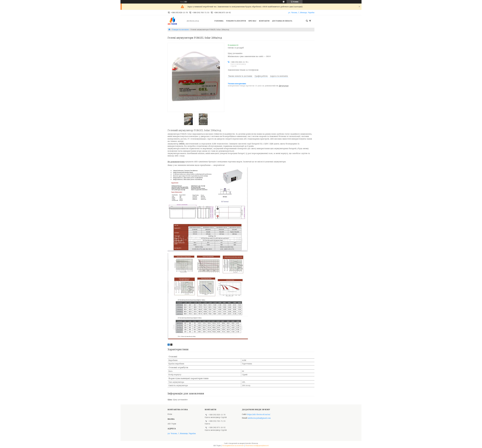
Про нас (252, 21)
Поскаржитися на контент (233, 445)
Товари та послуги (236, 21)
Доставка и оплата (282, 21)
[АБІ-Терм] (176, 20)
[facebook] (169, 345)
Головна (218, 21)
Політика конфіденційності (257, 445)
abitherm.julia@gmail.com (259, 418)
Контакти (264, 21)
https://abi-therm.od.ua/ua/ (258, 414)
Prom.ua (255, 443)
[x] (171, 345)
